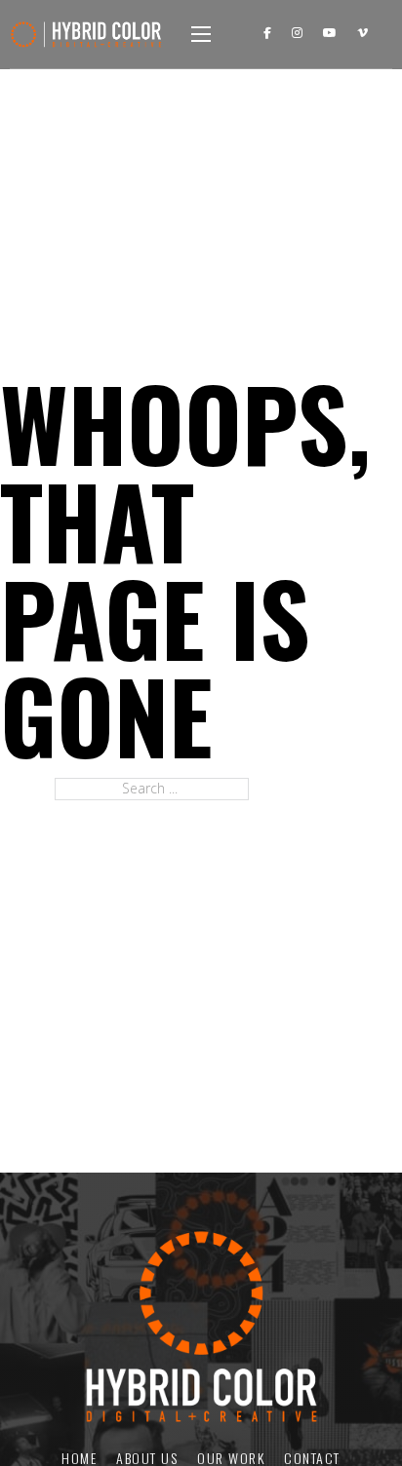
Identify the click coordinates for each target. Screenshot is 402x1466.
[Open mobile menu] (201, 34)
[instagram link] (297, 33)
